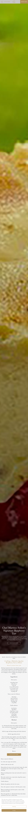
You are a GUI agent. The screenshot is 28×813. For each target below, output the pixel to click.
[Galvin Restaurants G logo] (14, 2)
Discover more (14, 643)
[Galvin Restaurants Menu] (2, 2)
